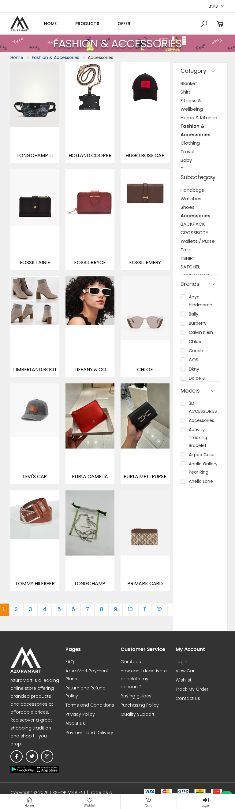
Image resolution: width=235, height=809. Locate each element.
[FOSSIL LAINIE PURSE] (34, 219)
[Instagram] (47, 756)
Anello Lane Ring (201, 485)
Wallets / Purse (198, 241)
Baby (186, 160)
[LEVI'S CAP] (34, 433)
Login (181, 662)
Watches (191, 198)
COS (193, 360)
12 (159, 609)
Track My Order (192, 689)
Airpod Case (201, 455)
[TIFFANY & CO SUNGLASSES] (89, 326)
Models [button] (190, 391)
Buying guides (136, 696)
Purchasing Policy (140, 705)
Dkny (194, 369)
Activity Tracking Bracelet (198, 438)
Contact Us (188, 698)
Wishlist (184, 680)
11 (145, 609)
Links (213, 6)
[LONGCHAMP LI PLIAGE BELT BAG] (34, 112)
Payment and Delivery (89, 733)
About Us (75, 723)
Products (87, 23)
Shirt (186, 92)
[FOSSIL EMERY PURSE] (145, 219)
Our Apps (131, 662)
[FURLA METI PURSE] (145, 433)
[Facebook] (16, 756)
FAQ (69, 662)
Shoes (188, 207)
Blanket (189, 83)
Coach (196, 351)
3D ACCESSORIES (203, 407)
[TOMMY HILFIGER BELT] (34, 540)
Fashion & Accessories (55, 57)
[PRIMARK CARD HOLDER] (145, 540)
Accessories (196, 215)
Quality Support (138, 714)
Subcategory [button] (198, 177)
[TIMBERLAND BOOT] (34, 326)
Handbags (192, 190)
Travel (187, 151)
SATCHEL (190, 267)
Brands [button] (190, 284)
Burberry (198, 323)
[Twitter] (32, 756)
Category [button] (193, 71)
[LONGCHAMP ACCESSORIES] (89, 540)
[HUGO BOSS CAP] (145, 112)
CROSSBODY (194, 232)
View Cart (186, 671)
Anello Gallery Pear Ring (203, 468)
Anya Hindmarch (200, 301)
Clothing (190, 143)
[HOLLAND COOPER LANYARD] (89, 112)
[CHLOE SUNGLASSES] (145, 326)
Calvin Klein (201, 332)
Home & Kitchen (199, 117)
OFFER (124, 23)
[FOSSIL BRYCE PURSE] (89, 219)
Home (50, 23)
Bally (193, 314)
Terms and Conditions (89, 705)
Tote (186, 249)
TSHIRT (188, 258)
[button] (204, 23)
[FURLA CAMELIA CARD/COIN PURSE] (89, 433)
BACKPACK (193, 224)
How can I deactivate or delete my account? (144, 679)
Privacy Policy (80, 714)
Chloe (195, 341)
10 (130, 609)
